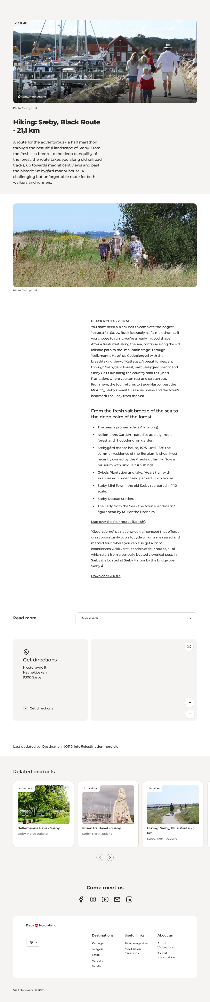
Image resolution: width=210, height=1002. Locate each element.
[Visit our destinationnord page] (129, 899)
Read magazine (136, 943)
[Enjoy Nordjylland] (41, 925)
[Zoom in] (190, 702)
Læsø (96, 955)
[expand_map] (189, 646)
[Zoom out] (190, 714)
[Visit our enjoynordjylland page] (80, 899)
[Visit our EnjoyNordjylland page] (105, 899)
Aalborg (98, 960)
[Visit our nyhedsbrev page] (117, 899)
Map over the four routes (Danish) (118, 522)
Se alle (97, 966)
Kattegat (98, 943)
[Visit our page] (93, 899)
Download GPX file (106, 576)
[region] (144, 680)
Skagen (97, 949)
